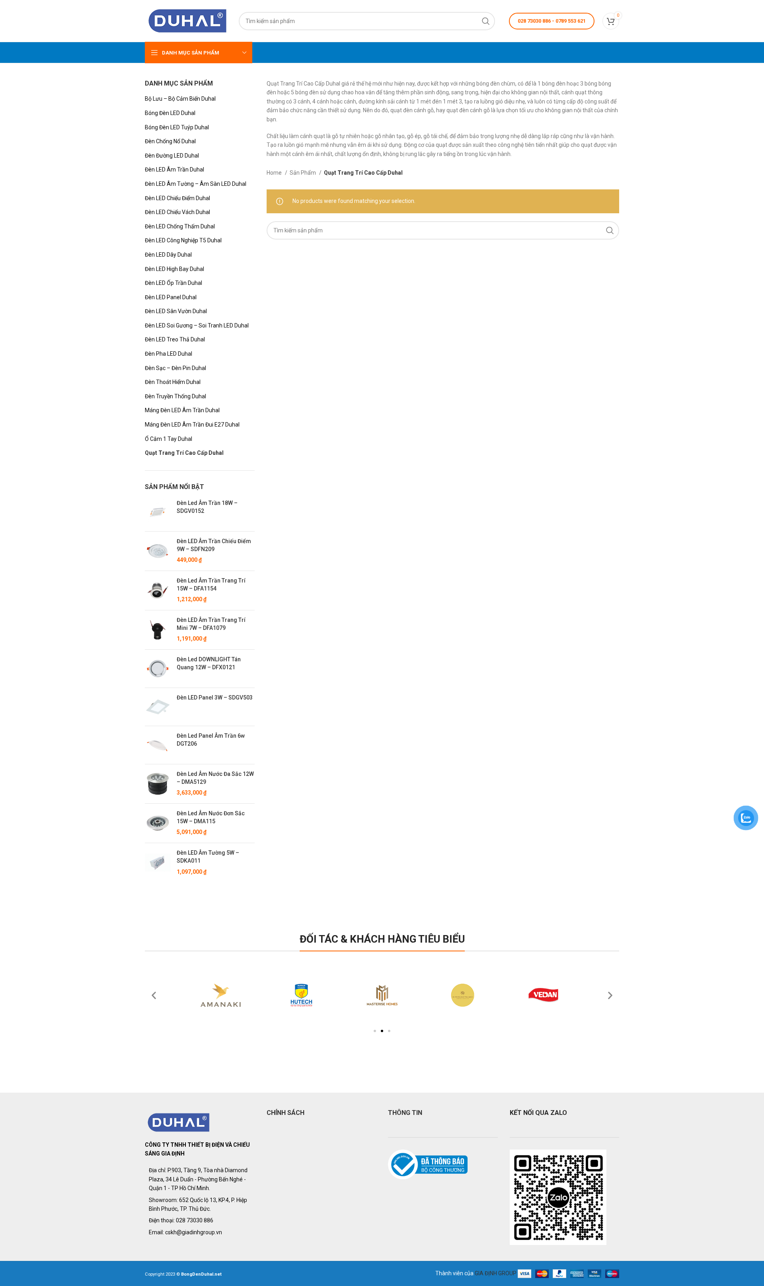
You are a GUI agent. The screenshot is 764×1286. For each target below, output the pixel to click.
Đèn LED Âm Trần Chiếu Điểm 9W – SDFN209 (214, 545)
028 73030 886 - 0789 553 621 (552, 21)
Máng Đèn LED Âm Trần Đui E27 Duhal (192, 424)
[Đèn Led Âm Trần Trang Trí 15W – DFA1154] (158, 590)
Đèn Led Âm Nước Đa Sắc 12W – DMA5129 (215, 778)
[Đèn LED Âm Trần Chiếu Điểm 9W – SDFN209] (158, 551)
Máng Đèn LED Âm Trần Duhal (182, 410)
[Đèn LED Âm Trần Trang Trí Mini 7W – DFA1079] (158, 629)
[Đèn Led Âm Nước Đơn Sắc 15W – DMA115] (158, 823)
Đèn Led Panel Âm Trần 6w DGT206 (211, 740)
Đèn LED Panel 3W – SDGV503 (215, 697)
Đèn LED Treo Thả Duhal (175, 339)
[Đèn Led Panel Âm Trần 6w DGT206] (158, 745)
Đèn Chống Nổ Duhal (170, 141)
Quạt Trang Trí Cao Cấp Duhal (184, 453)
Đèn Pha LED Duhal (168, 354)
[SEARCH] (486, 21)
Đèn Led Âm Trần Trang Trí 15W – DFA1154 (211, 584)
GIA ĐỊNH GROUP (495, 1273)
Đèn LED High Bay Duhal (174, 269)
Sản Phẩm (303, 173)
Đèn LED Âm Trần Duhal (174, 169)
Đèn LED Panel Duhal (171, 297)
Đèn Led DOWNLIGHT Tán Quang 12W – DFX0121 (209, 663)
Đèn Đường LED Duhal (172, 155)
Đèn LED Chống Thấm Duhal (180, 226)
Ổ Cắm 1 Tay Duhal (168, 439)
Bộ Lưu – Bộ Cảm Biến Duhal (180, 98)
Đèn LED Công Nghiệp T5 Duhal (183, 240)
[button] (375, 1031)
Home (275, 173)
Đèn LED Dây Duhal (168, 254)
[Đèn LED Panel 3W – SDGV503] (158, 707)
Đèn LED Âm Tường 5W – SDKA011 (208, 857)
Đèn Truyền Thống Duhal (175, 396)
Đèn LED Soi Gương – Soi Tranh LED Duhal (197, 325)
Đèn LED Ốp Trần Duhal (173, 283)
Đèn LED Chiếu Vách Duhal (177, 212)
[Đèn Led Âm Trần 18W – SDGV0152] (158, 512)
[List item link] (200, 1220)
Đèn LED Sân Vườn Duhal (176, 311)
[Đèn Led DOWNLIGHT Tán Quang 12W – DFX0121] (158, 669)
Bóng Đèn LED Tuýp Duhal (177, 127)
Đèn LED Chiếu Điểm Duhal (177, 198)
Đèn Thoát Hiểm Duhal (173, 382)
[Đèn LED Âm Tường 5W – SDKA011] (158, 862)
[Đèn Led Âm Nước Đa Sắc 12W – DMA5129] (158, 783)
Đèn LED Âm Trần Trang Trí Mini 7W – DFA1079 (211, 624)
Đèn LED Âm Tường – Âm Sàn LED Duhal (195, 184)
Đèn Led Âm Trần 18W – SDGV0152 (207, 507)
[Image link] (179, 1121)
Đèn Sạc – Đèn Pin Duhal (175, 368)
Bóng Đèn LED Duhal (170, 113)
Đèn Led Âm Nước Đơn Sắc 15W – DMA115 (211, 817)
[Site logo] (188, 20)
